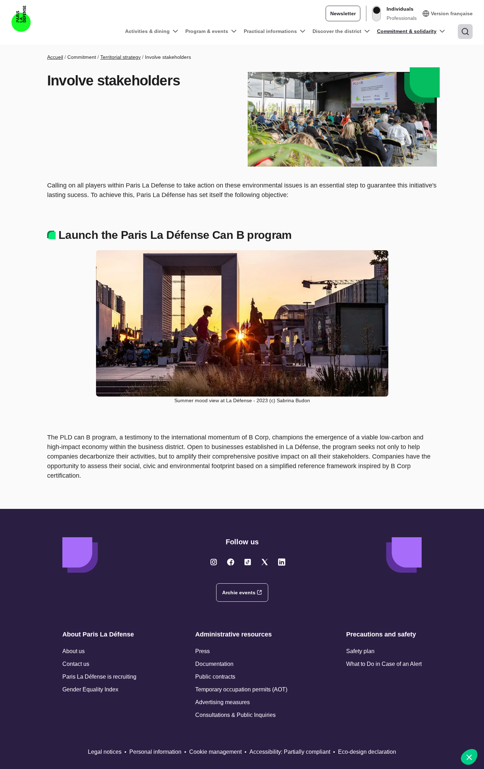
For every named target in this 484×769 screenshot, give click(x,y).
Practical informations (270, 31)
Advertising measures (222, 702)
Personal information (155, 752)
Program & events (206, 31)
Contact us (75, 664)
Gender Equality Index (90, 689)
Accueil (55, 57)
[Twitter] (213, 562)
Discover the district (337, 31)
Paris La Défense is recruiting (99, 677)
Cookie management (215, 752)
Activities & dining (147, 31)
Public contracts (215, 677)
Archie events (238, 592)
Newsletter (343, 13)
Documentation (214, 664)
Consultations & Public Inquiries (235, 715)
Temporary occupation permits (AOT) (241, 689)
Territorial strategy (120, 57)
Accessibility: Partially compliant (289, 752)
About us (73, 651)
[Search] (465, 31)
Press (202, 651)
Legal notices (105, 752)
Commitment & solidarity (407, 31)
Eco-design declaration (367, 752)
